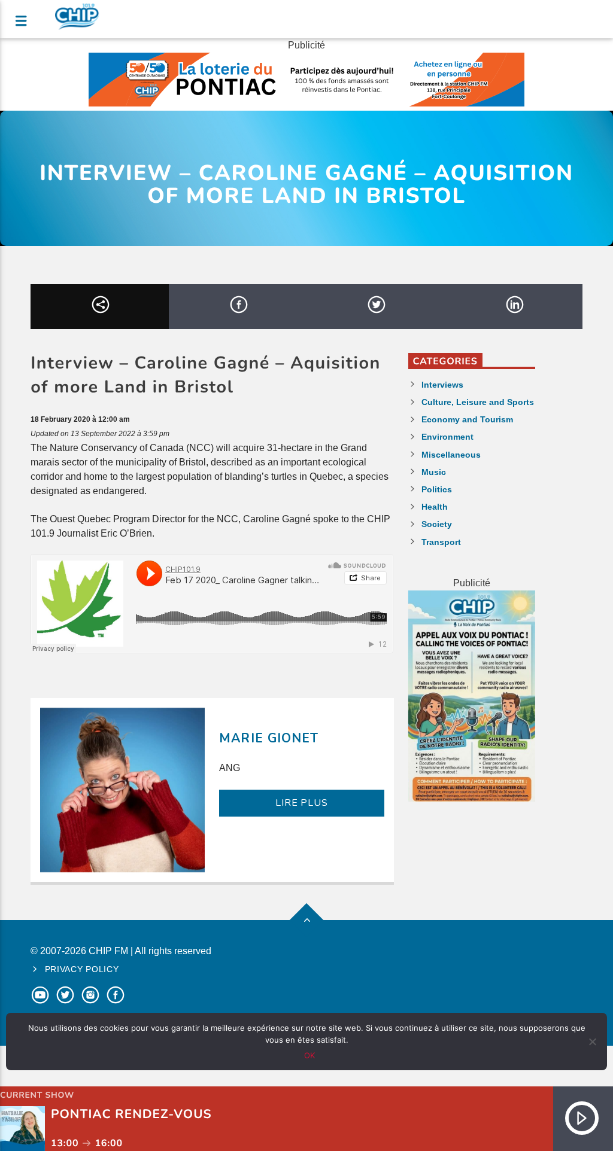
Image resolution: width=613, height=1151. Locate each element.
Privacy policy (82, 969)
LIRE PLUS (301, 802)
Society (436, 524)
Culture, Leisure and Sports (477, 402)
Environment (447, 436)
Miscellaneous (451, 454)
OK (309, 1055)
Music (433, 472)
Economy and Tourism (467, 419)
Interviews (442, 384)
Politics (436, 489)
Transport (441, 542)
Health (434, 506)
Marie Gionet (268, 738)
